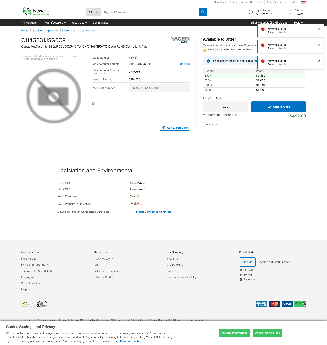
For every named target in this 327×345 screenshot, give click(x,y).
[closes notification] (319, 28)
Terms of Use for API (71, 319)
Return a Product (104, 277)
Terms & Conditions (134, 319)
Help (259, 2)
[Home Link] (35, 12)
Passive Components (45, 30)
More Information (131, 341)
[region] (163, 333)
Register (267, 10)
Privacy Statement (159, 319)
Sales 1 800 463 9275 (35, 265)
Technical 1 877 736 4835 (37, 271)
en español (291, 2)
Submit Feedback (32, 283)
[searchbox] (150, 12)
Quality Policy (175, 265)
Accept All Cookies (267, 332)
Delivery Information (106, 271)
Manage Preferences (234, 332)
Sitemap (177, 319)
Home (24, 30)
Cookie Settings (195, 319)
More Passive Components (78, 30)
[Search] (203, 12)
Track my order (103, 258)
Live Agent (28, 277)
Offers (233, 2)
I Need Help (28, 258)
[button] (30, 22)
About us (172, 258)
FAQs (97, 265)
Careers (171, 271)
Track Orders (274, 2)
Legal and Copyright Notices (103, 319)
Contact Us (247, 2)
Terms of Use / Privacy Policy (38, 319)
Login (258, 10)
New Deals (220, 2)
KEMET (133, 57)
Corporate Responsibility (182, 277)
